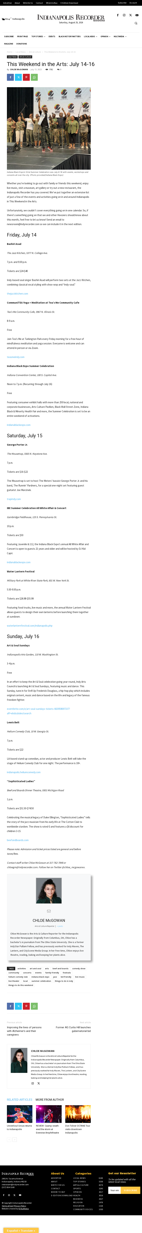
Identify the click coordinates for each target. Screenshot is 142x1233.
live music (80, 976)
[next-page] (14, 1139)
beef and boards (60, 968)
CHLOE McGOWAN (19, 69)
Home (9, 52)
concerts (27, 972)
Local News (21, 52)
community (13, 972)
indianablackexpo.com (18, 425)
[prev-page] (9, 1139)
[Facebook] (117, 15)
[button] (136, 23)
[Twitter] (130, 15)
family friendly (52, 972)
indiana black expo (40, 976)
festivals (67, 972)
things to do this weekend (20, 985)
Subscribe (130, 1190)
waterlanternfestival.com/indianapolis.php (29, 625)
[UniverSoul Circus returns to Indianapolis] (19, 1114)
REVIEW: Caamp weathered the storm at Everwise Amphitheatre (47, 1129)
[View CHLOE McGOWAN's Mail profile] (49, 911)
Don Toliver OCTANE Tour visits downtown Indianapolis (77, 1129)
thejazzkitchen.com (17, 293)
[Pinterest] (26, 77)
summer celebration (41, 981)
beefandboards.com (18, 840)
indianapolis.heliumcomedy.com (24, 772)
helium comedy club (18, 976)
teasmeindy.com (15, 357)
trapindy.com (14, 499)
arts (47, 968)
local (25, 981)
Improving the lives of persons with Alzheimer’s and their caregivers (24, 1031)
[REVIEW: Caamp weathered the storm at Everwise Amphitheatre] (48, 1114)
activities (21, 968)
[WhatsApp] (34, 77)
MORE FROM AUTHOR (50, 1099)
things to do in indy (64, 981)
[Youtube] (137, 15)
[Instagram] (124, 15)
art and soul (35, 968)
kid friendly (66, 976)
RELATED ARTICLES (19, 1099)
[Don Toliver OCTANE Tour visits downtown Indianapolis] (78, 1114)
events (38, 972)
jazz (55, 976)
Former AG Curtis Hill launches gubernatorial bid (73, 1029)
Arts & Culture (35, 52)
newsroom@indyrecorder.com (15, 1184)
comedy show (78, 968)
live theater (13, 981)
